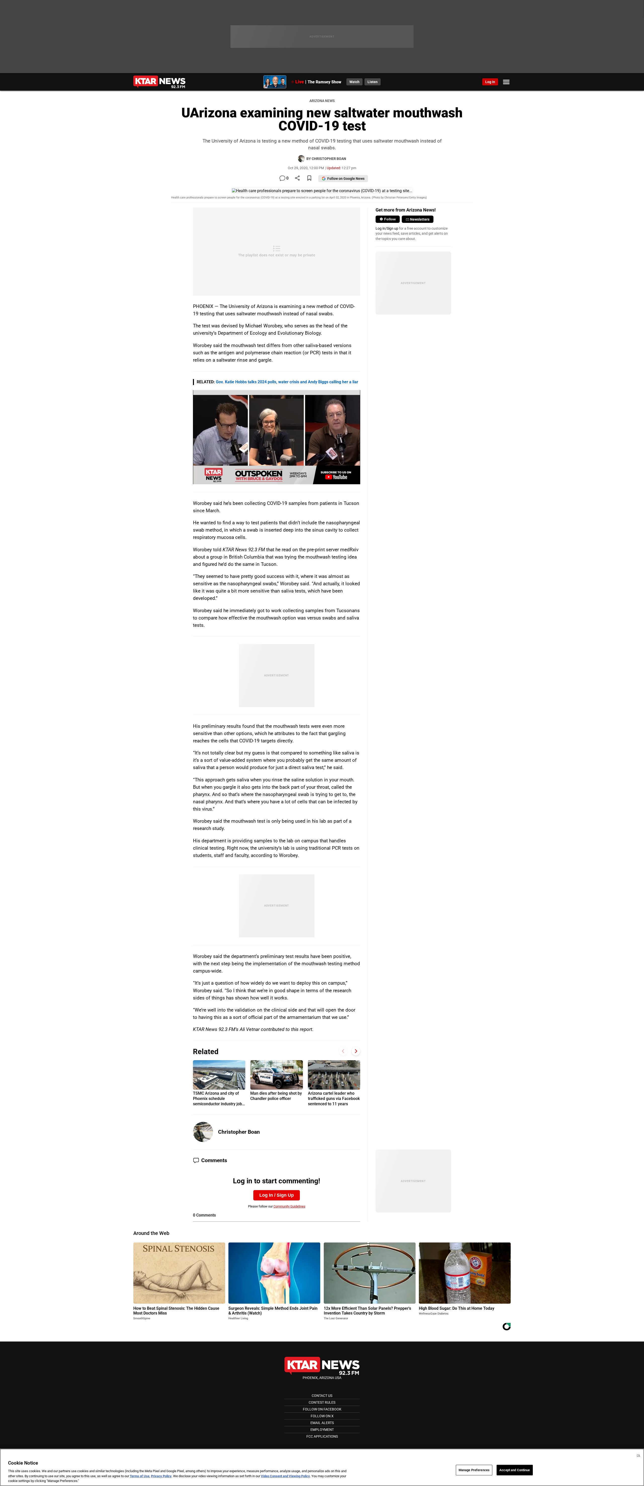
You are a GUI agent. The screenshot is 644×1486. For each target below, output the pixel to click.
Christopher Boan (239, 1132)
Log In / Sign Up (276, 1195)
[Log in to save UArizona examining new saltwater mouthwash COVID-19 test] (309, 178)
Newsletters (419, 219)
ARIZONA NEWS (322, 101)
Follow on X (322, 1416)
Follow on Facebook (322, 1409)
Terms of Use (139, 1476)
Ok (638, 1455)
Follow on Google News (346, 179)
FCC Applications (322, 1436)
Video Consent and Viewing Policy (285, 1476)
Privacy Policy (161, 1476)
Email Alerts (322, 1423)
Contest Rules (322, 1402)
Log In (490, 82)
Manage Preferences (474, 1470)
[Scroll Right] (355, 1051)
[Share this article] (297, 178)
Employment (322, 1430)
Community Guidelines (289, 1206)
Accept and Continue (514, 1470)
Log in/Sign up (387, 228)
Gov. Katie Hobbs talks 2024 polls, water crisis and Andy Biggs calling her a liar (287, 381)
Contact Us (322, 1396)
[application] (276, 437)
